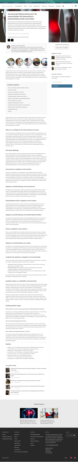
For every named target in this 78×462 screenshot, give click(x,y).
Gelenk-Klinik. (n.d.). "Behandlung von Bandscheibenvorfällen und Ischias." (23, 352)
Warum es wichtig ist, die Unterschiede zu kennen (18, 87)
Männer (25, 6)
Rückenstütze (51, 6)
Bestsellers (16, 434)
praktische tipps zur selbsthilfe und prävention (17, 107)
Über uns (62, 2)
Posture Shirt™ (37, 6)
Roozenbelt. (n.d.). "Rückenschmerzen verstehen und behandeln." (21, 358)
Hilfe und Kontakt (74, 2)
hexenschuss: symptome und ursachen (15, 92)
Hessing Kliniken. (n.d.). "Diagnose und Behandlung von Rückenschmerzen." (23, 349)
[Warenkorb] (75, 6)
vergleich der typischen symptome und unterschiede (18, 105)
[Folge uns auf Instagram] (71, 435)
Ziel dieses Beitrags (11, 90)
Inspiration (32, 445)
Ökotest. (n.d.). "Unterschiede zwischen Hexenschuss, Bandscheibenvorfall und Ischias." (26, 347)
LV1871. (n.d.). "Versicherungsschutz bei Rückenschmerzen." (20, 357)
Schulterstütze (17, 445)
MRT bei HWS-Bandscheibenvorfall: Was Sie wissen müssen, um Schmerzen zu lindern (64, 63)
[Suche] (72, 6)
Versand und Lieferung (7, 436)
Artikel (31, 443)
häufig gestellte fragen (12, 109)
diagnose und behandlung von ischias (15, 102)
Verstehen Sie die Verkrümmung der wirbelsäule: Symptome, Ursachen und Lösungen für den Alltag (64, 57)
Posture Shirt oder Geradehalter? (21, 451)
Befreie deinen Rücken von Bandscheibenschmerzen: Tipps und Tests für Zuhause (28, 421)
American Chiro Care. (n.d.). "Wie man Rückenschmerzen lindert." (21, 353)
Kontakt (3, 434)
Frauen (30, 6)
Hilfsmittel (16, 447)
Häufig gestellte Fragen (7, 438)
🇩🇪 (63, 6)
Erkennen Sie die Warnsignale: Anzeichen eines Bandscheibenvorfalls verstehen (28, 386)
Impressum (32, 438)
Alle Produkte (17, 449)
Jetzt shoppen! (50, 1)
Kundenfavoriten (18, 6)
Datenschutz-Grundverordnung (36, 436)
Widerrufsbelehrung (34, 441)
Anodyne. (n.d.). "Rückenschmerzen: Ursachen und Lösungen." (20, 350)
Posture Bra (44, 6)
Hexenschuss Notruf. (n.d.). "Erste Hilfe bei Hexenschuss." (20, 355)
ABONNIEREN (55, 86)
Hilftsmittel (58, 6)
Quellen (9, 111)
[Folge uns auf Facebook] (67, 435)
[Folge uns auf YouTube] (74, 435)
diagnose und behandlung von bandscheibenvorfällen (18, 98)
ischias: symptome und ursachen (14, 100)
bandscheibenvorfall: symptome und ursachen (17, 96)
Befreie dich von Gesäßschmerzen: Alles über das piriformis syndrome (25, 380)
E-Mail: (51, 445)
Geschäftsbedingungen (35, 434)
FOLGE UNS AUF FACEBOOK (62, 47)
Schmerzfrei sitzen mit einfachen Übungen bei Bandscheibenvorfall (47, 421)
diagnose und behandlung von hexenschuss (16, 94)
